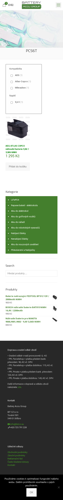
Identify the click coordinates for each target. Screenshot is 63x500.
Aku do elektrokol (19, 211)
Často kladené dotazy (18, 462)
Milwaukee (22, 87)
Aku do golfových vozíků (23, 216)
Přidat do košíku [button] (18, 166)
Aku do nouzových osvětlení (24, 244)
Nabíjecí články (18, 233)
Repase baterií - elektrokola (24, 205)
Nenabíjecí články (19, 239)
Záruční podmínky (16, 455)
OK (31, 492)
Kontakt (11, 465)
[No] (58, 487)
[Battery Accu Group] (31, 5)
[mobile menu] (58, 5)
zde (19, 387)
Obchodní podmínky (17, 452)
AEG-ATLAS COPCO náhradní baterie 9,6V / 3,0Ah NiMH (17, 149)
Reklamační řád (15, 458)
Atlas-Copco (23, 81)
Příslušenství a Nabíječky (23, 250)
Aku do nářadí (18, 222)
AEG (18, 75)
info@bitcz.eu (17, 424)
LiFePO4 (15, 200)
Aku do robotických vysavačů (25, 227)
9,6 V (19, 102)
